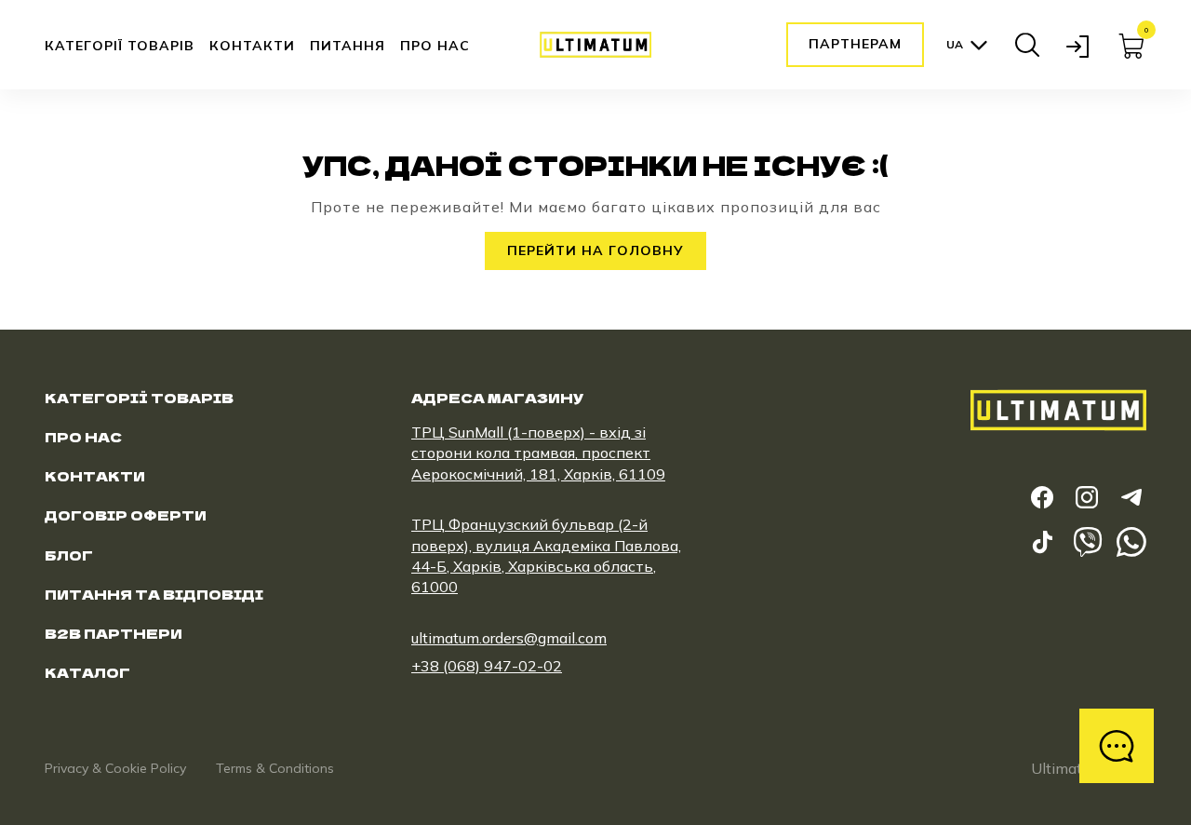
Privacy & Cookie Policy (115, 768)
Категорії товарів (119, 46)
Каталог (87, 672)
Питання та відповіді (154, 594)
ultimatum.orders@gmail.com (509, 638)
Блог (69, 555)
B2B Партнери (113, 633)
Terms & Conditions (275, 768)
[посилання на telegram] (1131, 497)
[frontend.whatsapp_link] (1131, 542)
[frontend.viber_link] (1087, 542)
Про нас (435, 45)
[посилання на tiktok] (1042, 542)
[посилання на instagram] (1087, 497)
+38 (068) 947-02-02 (486, 665)
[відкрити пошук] (1027, 45)
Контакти (252, 45)
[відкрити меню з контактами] (1116, 746)
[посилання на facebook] (1042, 497)
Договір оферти (126, 515)
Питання (347, 45)
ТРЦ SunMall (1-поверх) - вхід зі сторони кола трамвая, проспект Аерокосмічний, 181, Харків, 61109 (538, 453)
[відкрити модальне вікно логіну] (1079, 45)
